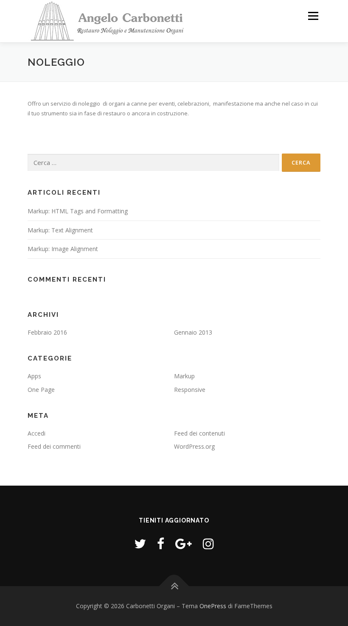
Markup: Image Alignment (63, 249)
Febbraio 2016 (47, 332)
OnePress (212, 606)
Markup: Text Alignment (60, 230)
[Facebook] (160, 543)
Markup (184, 376)
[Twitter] (140, 543)
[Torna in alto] (174, 586)
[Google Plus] (183, 543)
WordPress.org (194, 446)
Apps (34, 376)
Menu (313, 16)
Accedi (36, 433)
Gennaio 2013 (193, 332)
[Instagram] (208, 543)
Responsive (189, 390)
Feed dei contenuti (199, 433)
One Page (41, 390)
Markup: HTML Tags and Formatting (78, 211)
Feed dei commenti (54, 446)
